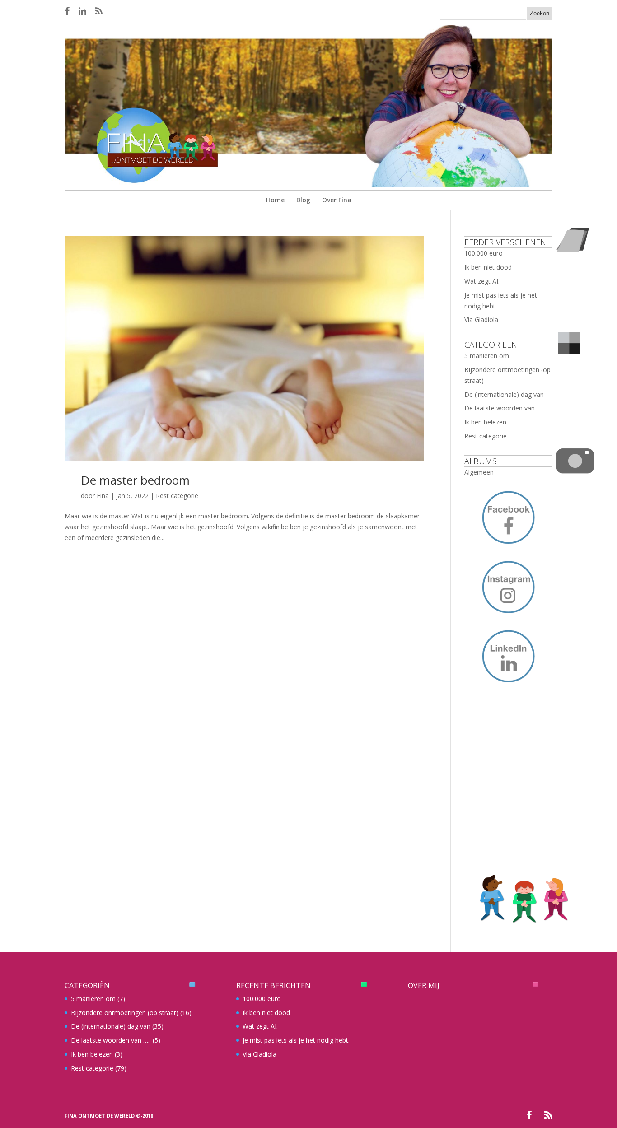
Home (275, 200)
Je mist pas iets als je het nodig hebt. (296, 1040)
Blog (303, 200)
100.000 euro (483, 253)
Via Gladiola (481, 319)
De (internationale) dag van (504, 394)
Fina (103, 495)
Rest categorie (177, 495)
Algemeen (479, 472)
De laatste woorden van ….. (504, 408)
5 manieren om (486, 355)
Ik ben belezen (485, 422)
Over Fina (336, 200)
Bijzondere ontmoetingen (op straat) (124, 1012)
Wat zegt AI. (482, 281)
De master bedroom (135, 480)
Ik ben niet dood (488, 267)
